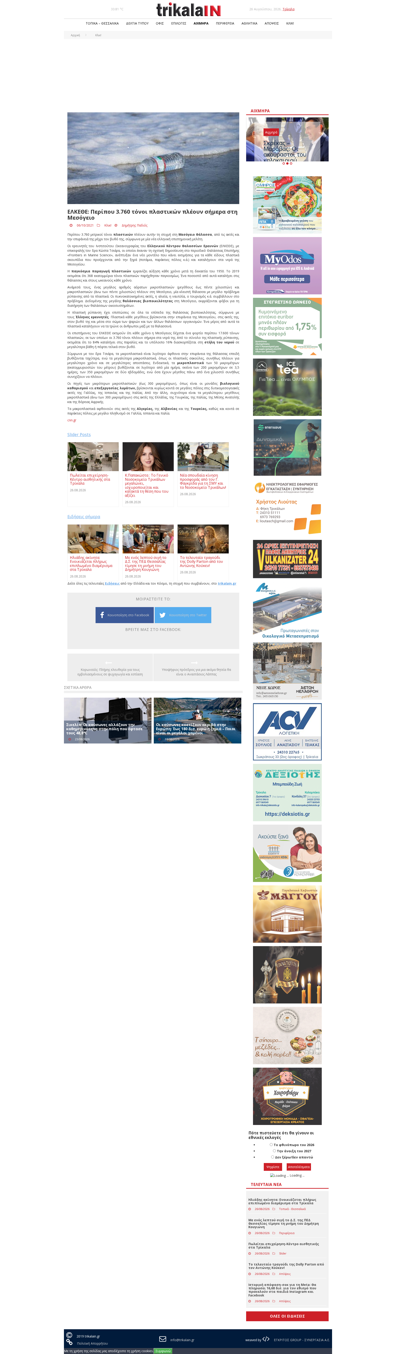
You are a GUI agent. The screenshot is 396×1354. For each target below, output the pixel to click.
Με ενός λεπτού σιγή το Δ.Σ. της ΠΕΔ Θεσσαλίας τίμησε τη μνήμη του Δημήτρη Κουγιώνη (283, 1223)
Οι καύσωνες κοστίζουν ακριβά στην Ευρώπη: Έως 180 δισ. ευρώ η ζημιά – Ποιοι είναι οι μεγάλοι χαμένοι (196, 728)
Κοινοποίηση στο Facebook (128, 615)
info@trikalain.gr (182, 1340)
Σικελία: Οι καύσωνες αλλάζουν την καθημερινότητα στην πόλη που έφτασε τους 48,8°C (104, 728)
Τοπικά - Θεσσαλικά (292, 1209)
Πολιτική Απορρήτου (92, 1343)
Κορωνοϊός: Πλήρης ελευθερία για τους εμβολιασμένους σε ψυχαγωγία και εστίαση (110, 671)
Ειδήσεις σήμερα (83, 516)
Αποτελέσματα (299, 1167)
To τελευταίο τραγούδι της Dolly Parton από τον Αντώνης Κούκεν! (286, 1266)
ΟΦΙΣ (160, 23)
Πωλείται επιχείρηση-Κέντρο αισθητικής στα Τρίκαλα (283, 1245)
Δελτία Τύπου (137, 23)
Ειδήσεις (112, 583)
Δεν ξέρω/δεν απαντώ (294, 1157)
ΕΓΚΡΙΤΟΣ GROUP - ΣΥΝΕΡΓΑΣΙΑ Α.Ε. (301, 1340)
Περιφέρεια (225, 23)
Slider (282, 1253)
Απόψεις (272, 23)
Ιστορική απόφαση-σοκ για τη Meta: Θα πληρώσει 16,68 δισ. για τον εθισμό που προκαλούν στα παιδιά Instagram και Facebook (282, 1289)
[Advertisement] (198, 73)
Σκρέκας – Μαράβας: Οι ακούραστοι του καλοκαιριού (285, 151)
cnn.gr (71, 420)
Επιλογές (178, 23)
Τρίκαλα (288, 9)
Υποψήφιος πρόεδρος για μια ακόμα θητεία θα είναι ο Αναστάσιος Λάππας (196, 671)
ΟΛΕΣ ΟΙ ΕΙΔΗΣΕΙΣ (287, 1316)
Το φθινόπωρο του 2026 (294, 1145)
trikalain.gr (227, 583)
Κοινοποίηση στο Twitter (188, 615)
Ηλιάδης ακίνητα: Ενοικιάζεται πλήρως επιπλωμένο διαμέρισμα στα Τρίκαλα (282, 1201)
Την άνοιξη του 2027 (294, 1151)
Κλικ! (290, 23)
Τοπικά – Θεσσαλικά (102, 23)
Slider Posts (79, 434)
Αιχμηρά (201, 23)
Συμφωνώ (163, 1351)
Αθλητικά (249, 23)
